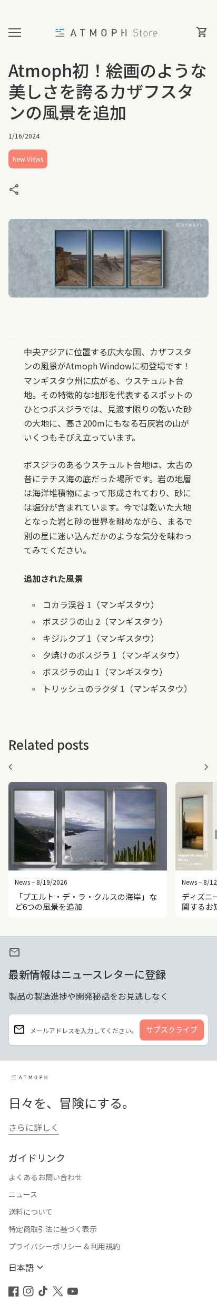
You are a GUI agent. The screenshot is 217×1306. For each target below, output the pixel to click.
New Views (28, 158)
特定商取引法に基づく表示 (52, 1229)
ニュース (22, 1194)
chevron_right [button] (206, 767)
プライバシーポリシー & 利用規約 (64, 1246)
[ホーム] (108, 31)
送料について (30, 1211)
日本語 (27, 1267)
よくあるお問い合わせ (45, 1177)
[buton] (27, 1267)
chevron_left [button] (10, 767)
